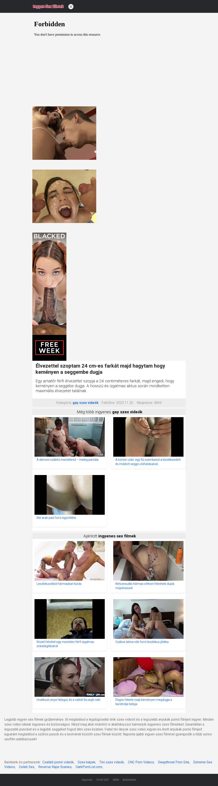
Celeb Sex (26, 767)
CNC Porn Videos (141, 762)
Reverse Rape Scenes (55, 767)
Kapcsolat (87, 779)
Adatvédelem (129, 779)
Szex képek (86, 762)
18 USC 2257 (102, 779)
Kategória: (64, 403)
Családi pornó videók (58, 762)
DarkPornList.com (89, 767)
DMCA (116, 779)
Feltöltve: (108, 403)
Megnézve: (145, 403)
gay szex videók (86, 403)
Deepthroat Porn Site (173, 762)
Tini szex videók (111, 762)
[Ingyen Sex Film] (48, 6)
